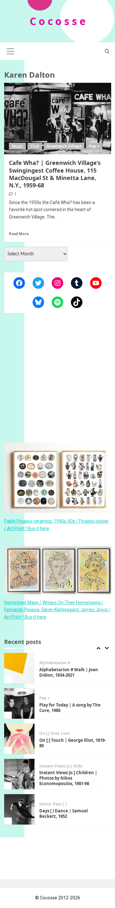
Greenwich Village (64, 146)
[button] (10, 50)
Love (65, 733)
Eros (55, 733)
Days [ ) (59, 804)
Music (17, 146)
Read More (19, 234)
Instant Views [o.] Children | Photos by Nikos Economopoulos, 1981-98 (68, 778)
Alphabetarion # (54, 662)
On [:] (44, 733)
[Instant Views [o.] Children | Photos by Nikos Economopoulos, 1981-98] (19, 774)
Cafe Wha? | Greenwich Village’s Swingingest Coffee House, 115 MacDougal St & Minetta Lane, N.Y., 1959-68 (55, 174)
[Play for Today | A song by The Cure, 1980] (19, 703)
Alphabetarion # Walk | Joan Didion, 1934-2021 (68, 672)
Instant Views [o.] (55, 766)
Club (34, 146)
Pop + (94, 146)
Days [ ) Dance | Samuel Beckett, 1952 (63, 813)
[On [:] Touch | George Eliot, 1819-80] (19, 739)
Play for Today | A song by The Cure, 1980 (70, 707)
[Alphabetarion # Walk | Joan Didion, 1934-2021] (19, 668)
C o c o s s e (58, 21)
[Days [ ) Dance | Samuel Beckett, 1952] (19, 809)
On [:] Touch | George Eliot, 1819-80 (72, 743)
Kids (78, 766)
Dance (45, 804)
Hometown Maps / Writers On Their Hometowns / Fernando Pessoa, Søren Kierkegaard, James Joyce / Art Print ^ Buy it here (57, 610)
